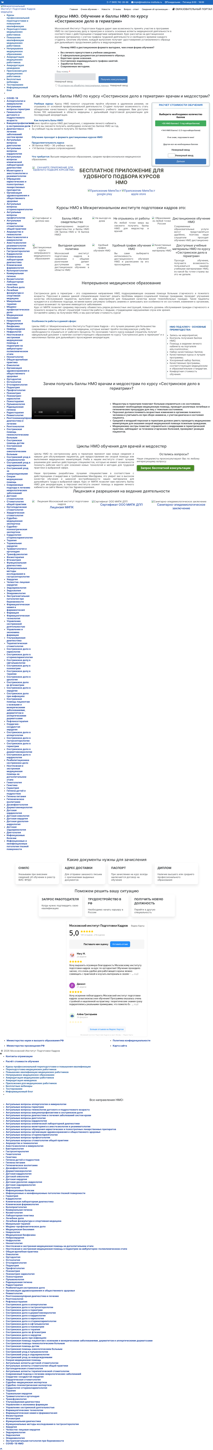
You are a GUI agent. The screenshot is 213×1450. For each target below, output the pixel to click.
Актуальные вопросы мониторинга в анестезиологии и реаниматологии (48, 1126)
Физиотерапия (15, 557)
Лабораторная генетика (15, 283)
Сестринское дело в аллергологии (19, 733)
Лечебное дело (16, 287)
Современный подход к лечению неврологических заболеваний (43, 1373)
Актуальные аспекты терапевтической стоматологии (37, 1371)
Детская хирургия (17, 818)
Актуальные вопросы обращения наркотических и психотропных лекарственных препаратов (61, 1129)
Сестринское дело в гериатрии (19, 745)
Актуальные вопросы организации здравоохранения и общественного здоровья (53, 1131)
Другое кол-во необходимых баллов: (180, 144)
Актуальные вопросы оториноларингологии (32, 1134)
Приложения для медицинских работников (17, 73)
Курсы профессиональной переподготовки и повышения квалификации (18, 21)
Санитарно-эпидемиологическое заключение (181, 506)
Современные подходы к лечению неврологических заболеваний (18, 489)
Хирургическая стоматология (15, 514)
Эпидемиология (16, 593)
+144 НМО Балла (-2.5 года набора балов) (180, 130)
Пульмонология (16, 404)
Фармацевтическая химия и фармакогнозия (31, 1412)
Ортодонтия (14, 379)
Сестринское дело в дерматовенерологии (19, 750)
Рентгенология (15, 426)
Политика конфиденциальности (131, 1040)
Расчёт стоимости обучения (22, 1061)
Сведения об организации (155, 9)
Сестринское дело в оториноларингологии (20, 656)
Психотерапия (15, 401)
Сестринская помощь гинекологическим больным (18, 433)
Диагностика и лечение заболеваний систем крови (15, 133)
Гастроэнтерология (18, 251)
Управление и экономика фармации (15, 632)
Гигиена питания (16, 796)
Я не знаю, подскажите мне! (180, 137)
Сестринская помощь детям (15, 441)
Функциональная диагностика (16, 564)
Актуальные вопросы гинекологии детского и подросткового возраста (48, 1109)
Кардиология (14, 253)
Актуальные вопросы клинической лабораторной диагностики (15, 162)
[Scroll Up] (1, 1448)
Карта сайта (120, 1045)
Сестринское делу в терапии (18, 672)
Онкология (13, 365)
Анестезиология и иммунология (17, 238)
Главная (74, 9)
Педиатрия (13, 387)
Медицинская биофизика (15, 325)
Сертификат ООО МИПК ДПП (121, 504)
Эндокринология (16, 587)
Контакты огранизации (19, 1056)
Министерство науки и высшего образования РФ (35, 1040)
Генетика (12, 785)
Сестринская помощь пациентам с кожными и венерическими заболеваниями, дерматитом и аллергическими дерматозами (18, 708)
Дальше (181, 161)
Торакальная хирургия (14, 544)
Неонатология (15, 356)
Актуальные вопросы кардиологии (14, 151)
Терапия (12, 540)
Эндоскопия (14, 590)
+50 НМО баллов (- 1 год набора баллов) (181, 123)
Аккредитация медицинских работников (15, 59)
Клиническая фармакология (15, 266)
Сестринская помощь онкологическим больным (16, 450)
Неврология (14, 320)
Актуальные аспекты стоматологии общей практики (37, 1365)
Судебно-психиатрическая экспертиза (17, 529)
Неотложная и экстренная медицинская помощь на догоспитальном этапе (16, 772)
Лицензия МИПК (62, 507)
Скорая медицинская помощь (14, 479)
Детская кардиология (14, 811)
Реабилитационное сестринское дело (18, 761)
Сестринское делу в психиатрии (18, 667)
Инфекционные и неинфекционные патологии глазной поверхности (18, 845)
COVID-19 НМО (15, 1443)
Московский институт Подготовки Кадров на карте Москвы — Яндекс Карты (106, 1035)
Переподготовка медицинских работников (16, 32)
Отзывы (117, 9)
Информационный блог (17, 89)
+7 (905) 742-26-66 (118, 2)
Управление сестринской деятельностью (16, 624)
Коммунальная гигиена (15, 274)
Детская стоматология (15, 497)
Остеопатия (14, 381)
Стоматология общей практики (16, 503)
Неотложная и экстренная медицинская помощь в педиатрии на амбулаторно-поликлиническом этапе (17, 344)
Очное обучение (89, 9)
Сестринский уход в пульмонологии (18, 458)
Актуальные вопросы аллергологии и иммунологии (36, 1104)
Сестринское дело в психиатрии (25, 1326)
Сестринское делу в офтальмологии (18, 661)
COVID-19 (12, 98)
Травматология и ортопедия (17, 550)
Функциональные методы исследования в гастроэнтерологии (18, 572)
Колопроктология (17, 270)
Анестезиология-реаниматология (17, 244)
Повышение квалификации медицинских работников (15, 41)
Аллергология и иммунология (16, 102)
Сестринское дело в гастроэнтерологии (19, 739)
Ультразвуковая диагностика (16, 639)
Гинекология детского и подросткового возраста (16, 116)
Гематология (14, 782)
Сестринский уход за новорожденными (29, 1357)
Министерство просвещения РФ (26, 1045)
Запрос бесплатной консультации (165, 468)
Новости (106, 9)
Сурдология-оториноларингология (20, 536)
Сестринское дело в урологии (19, 678)
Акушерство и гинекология (15, 233)
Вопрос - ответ (131, 9)
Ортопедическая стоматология (17, 508)
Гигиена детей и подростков (16, 792)
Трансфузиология (17, 554)
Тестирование (15, 84)
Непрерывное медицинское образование (15, 51)
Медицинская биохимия (15, 316)
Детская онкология (18, 815)
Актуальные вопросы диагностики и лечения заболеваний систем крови (48, 1115)
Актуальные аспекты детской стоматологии (32, 1362)
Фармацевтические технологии (24, 1410)
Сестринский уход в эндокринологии (18, 464)
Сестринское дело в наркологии (19, 650)
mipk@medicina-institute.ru (148, 2)
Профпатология (16, 390)
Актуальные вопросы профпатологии (16, 215)
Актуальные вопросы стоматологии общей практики (16, 224)
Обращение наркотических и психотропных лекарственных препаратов (16, 184)
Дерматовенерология (19, 807)
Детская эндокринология (16, 828)
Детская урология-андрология (18, 822)
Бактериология (15, 248)
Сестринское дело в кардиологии (19, 756)
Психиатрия (14, 393)
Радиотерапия (15, 412)
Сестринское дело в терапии (23, 1329)
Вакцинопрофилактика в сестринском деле (20, 124)
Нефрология (14, 331)
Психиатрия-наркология (14, 397)
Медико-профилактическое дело (18, 309)
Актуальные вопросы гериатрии (18, 108)
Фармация (13, 612)
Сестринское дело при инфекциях (18, 695)
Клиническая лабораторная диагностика (15, 259)
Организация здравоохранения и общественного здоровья (18, 197)
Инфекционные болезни (16, 836)
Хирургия (12, 579)
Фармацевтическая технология (18, 617)
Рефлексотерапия (17, 721)
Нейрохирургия (16, 328)
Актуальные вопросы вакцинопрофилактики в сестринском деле (44, 1112)
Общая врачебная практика (17, 361)
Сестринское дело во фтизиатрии (18, 683)
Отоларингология (17, 384)
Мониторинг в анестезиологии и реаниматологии (17, 173)
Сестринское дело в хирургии (19, 689)
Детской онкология (17, 1176)
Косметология (15, 278)
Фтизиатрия (14, 559)
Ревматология (15, 415)
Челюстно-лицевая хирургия (18, 583)
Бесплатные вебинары (14, 80)
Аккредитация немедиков (15, 66)
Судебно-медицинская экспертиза (14, 521)
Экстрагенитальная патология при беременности (18, 599)
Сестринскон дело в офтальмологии (27, 1323)
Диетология (14, 832)
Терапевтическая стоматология (17, 644)
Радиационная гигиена (15, 408)
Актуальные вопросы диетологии (14, 142)
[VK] (2, 2)
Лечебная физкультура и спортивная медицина (15, 294)
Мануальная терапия (14, 302)
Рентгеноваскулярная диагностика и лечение (19, 421)
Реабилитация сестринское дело (25, 1287)
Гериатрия (13, 787)
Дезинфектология (17, 804)
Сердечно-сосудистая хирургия (13, 727)
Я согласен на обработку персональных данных (83, 85)
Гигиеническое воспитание (15, 800)
